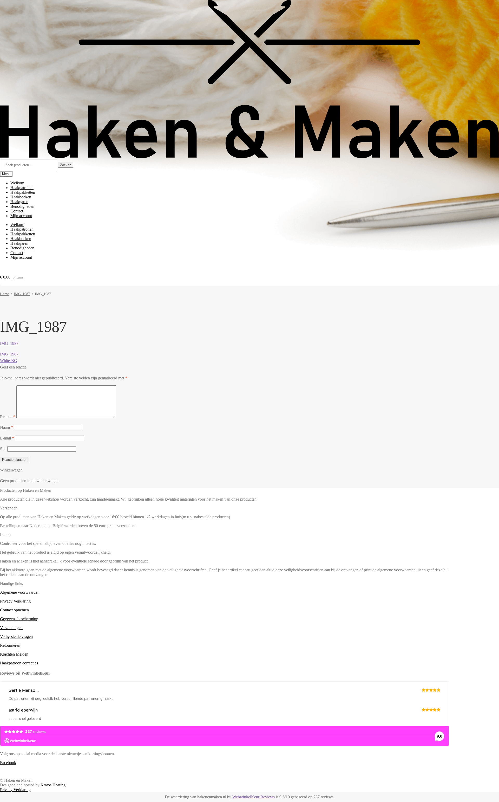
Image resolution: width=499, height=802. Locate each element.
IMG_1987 (22, 294)
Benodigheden (22, 206)
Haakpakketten (22, 192)
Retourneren (10, 645)
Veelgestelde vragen (16, 636)
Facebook (8, 762)
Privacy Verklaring (15, 601)
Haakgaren (19, 201)
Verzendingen (11, 627)
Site (3, 449)
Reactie (7, 417)
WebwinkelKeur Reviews (253, 797)
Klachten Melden (14, 654)
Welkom (17, 183)
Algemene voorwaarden (20, 592)
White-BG (8, 360)
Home (4, 294)
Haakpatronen (22, 187)
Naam (6, 427)
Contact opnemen (14, 610)
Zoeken (65, 165)
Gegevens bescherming (19, 619)
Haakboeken (20, 197)
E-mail (7, 438)
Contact (16, 211)
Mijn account (21, 216)
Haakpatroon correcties (19, 663)
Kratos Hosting (53, 785)
